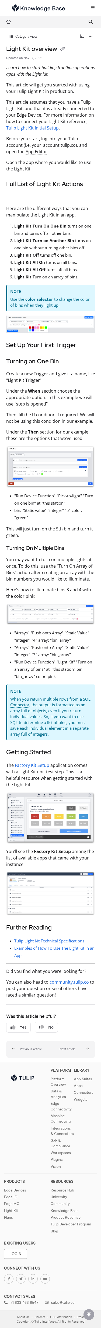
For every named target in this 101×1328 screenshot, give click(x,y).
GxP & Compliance (60, 1143)
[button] (28, 1049)
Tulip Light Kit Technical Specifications (49, 940)
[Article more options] (90, 36)
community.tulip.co (69, 982)
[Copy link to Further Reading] (60, 928)
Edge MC (11, 1203)
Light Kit (11, 1210)
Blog (54, 1231)
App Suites (83, 1079)
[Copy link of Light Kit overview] (62, 49)
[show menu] (92, 8)
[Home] (38, 8)
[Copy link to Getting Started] (59, 752)
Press (81, 1317)
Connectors (83, 1092)
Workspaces (61, 1153)
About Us (23, 1317)
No (51, 1027)
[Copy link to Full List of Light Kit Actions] (14, 195)
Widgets (81, 1099)
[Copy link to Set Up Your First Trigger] (84, 345)
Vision (56, 1166)
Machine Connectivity (61, 1118)
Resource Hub (62, 1190)
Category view (26, 36)
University (59, 1197)
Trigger (41, 374)
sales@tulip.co (62, 1302)
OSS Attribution (61, 1317)
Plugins (57, 1159)
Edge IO (10, 1197)
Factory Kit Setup (32, 765)
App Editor (36, 152)
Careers (39, 1317)
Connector (19, 704)
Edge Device (29, 115)
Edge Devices (15, 1190)
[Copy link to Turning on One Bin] (67, 361)
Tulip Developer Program (71, 1224)
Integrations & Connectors (62, 1131)
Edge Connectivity (61, 1106)
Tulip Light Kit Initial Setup (32, 128)
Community (60, 1203)
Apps (78, 1086)
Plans (8, 1217)
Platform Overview (58, 1081)
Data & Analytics (58, 1094)
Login (15, 1254)
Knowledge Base (64, 1210)
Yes (23, 1027)
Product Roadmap (66, 1217)
